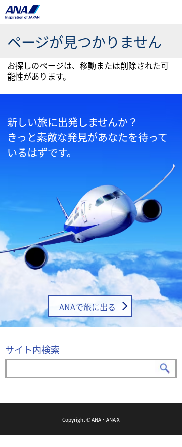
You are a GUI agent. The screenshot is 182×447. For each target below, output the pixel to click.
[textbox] (91, 368)
